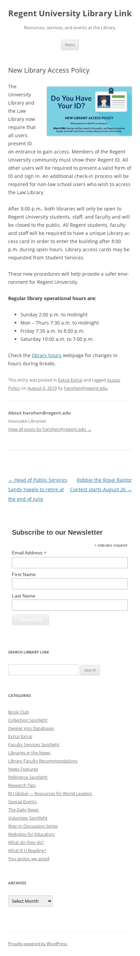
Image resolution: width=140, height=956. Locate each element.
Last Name (23, 596)
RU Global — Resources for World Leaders (50, 793)
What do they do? (26, 842)
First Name (24, 574)
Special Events (22, 801)
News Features (23, 769)
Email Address (29, 553)
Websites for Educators (31, 834)
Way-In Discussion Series (33, 826)
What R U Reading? (27, 850)
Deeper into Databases (31, 728)
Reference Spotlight (28, 777)
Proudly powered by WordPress (37, 943)
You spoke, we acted (28, 859)
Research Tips (22, 785)
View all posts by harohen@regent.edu (49, 429)
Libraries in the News (29, 753)
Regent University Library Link (70, 13)
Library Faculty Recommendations (42, 761)
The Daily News (23, 810)
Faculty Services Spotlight (33, 744)
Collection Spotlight (28, 720)
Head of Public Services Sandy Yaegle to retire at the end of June (37, 489)
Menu (70, 44)
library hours (47, 355)
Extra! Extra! (70, 380)
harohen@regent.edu (85, 388)
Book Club (18, 712)
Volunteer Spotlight (28, 818)
